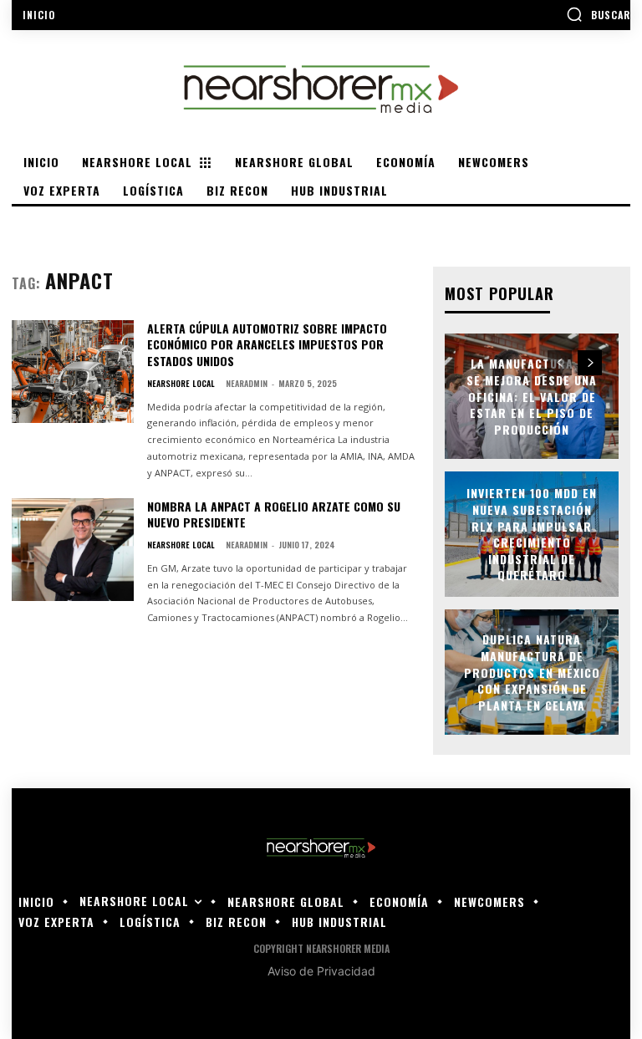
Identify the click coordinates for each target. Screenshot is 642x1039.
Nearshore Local (181, 383)
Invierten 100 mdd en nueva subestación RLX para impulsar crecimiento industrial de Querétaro (531, 534)
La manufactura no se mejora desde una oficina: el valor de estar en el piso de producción (531, 396)
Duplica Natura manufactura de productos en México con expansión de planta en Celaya (532, 672)
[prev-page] (560, 362)
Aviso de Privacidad (321, 971)
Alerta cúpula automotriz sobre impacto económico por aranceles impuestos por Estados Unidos (267, 344)
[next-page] (590, 362)
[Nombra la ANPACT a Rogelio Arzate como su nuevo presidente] (73, 549)
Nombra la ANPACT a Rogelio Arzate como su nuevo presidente (273, 514)
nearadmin (247, 383)
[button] (598, 14)
